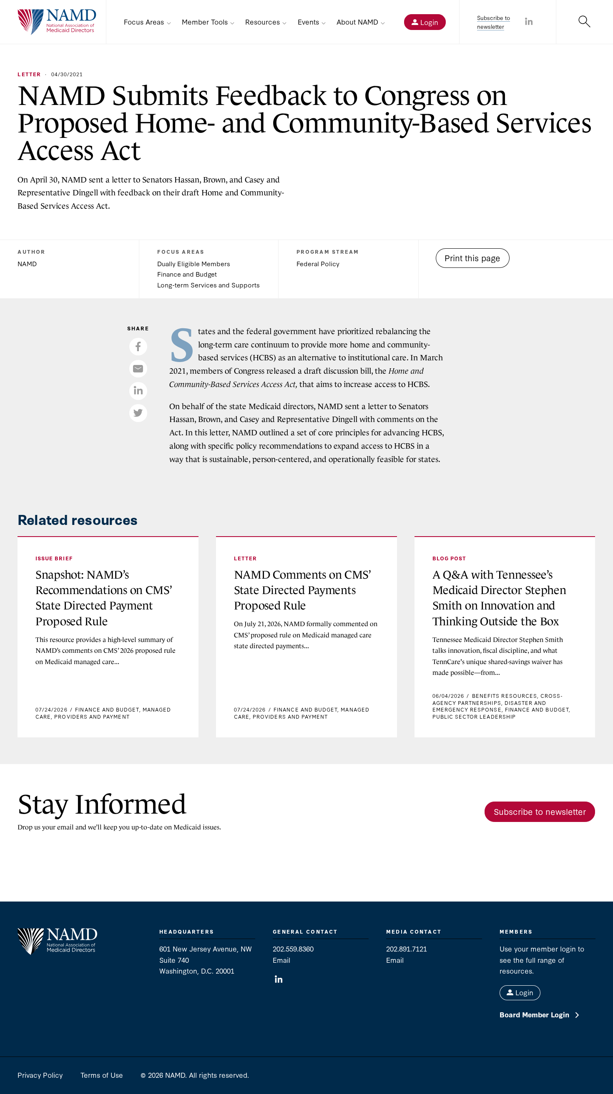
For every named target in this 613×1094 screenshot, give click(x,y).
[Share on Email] (138, 368)
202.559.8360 (293, 948)
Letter (29, 73)
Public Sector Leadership (474, 716)
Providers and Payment (91, 716)
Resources (262, 21)
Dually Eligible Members (193, 263)
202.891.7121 (406, 948)
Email (281, 959)
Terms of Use (101, 1074)
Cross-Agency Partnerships (497, 699)
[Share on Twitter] (138, 413)
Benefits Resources (504, 695)
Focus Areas (144, 21)
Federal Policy (317, 263)
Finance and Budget (187, 273)
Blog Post (449, 558)
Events (308, 21)
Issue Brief (54, 558)
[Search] (584, 22)
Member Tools (205, 21)
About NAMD (357, 21)
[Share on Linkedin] (529, 22)
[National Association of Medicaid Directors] (57, 22)
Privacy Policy (40, 1074)
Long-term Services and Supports (208, 284)
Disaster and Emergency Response (489, 706)
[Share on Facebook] (138, 346)
